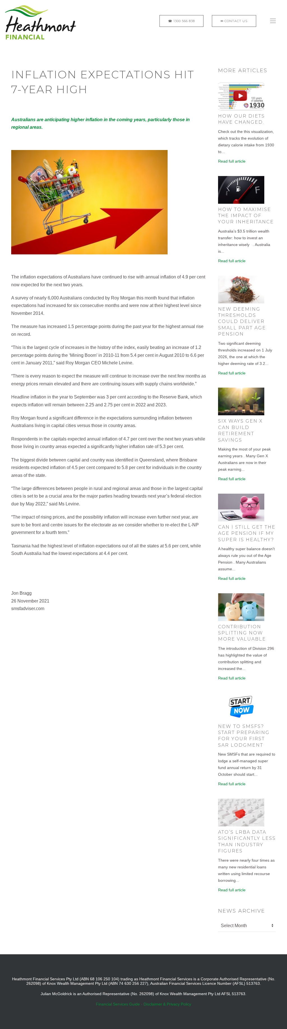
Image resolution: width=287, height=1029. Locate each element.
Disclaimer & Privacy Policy (167, 1004)
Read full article (232, 161)
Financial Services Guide (118, 1004)
